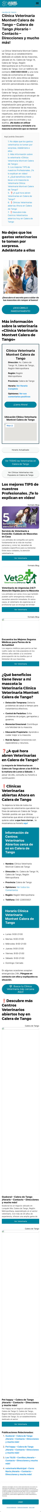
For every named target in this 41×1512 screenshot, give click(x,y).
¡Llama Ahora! (21, 404)
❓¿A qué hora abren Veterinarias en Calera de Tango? (20, 196)
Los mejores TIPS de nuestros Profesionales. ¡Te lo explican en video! (21, 170)
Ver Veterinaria (20, 558)
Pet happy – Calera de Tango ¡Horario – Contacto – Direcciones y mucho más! (22, 1450)
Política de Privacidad (22, 1507)
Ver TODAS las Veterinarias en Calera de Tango (20, 462)
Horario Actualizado (20, 450)
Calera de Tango (9, 12)
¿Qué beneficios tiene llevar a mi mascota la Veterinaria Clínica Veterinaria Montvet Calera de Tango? (21, 183)
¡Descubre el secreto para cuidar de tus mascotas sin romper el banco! (20, 298)
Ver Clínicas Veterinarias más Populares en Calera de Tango (20, 473)
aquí (25, 823)
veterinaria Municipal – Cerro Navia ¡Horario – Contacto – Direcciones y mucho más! (19, 1471)
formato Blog (33, 505)
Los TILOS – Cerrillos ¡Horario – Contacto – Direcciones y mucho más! (21, 1460)
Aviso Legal (31, 1507)
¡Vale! (20, 1502)
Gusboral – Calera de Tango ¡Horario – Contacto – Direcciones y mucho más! (22, 1439)
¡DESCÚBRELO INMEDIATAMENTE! (20, 309)
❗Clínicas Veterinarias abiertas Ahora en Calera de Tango (20, 205)
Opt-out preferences (11, 1507)
